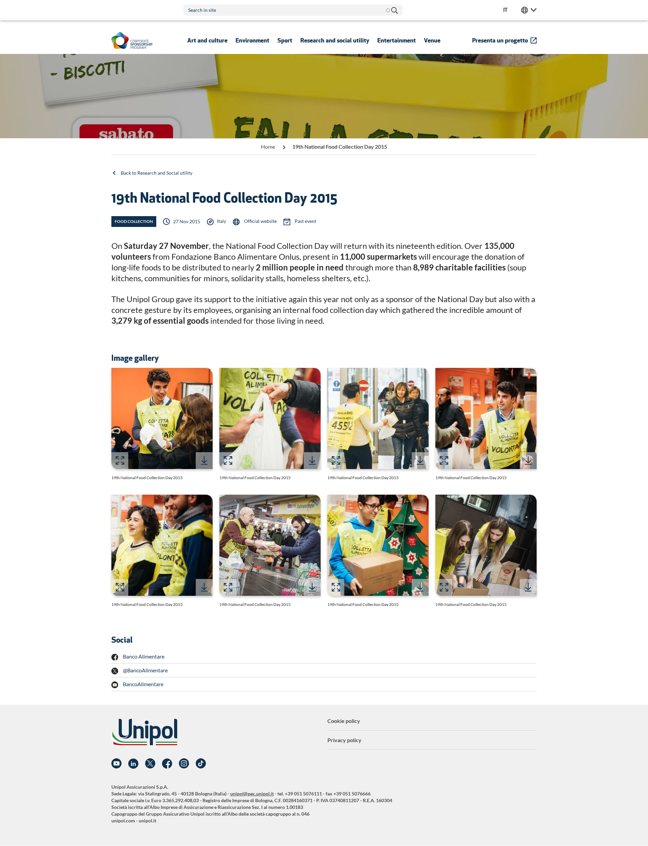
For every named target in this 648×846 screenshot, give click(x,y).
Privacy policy (344, 740)
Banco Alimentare (143, 656)
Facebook (167, 764)
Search (394, 10)
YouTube (116, 764)
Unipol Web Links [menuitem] (529, 10)
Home (268, 146)
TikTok (201, 764)
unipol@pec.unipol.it (252, 793)
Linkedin (133, 764)
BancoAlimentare (143, 684)
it (505, 9)
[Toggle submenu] (207, 40)
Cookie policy (343, 721)
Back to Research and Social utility (156, 173)
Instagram (184, 764)
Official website (260, 221)
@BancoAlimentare (145, 670)
